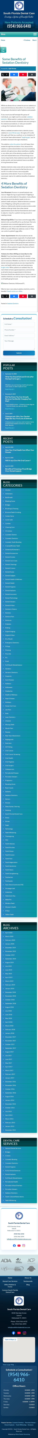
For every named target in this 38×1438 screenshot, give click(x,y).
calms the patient (15, 144)
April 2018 (8, 1022)
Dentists (8, 613)
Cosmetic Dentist (11, 535)
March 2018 (9, 1026)
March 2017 (9, 1070)
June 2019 (8, 970)
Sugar (7, 825)
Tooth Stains (9, 870)
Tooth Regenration (11, 862)
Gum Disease (9, 680)
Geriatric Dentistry (11, 672)
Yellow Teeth (9, 914)
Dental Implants (10, 590)
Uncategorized (10, 888)
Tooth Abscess (10, 844)
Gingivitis (8, 676)
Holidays (8, 702)
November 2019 (10, 951)
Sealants (8, 791)
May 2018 (8, 1018)
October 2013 (9, 1108)
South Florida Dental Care (18, 15)
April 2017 (8, 1067)
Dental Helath (9, 583)
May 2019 (8, 973)
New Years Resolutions (12, 736)
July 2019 (8, 966)
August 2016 (9, 1096)
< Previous (26, 40)
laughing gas (26, 137)
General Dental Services (13, 1148)
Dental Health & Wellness (13, 579)
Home (3, 40)
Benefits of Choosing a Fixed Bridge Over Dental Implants (18, 470)
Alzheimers (9, 494)
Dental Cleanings (10, 564)
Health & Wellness (11, 695)
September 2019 (10, 959)
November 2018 (10, 996)
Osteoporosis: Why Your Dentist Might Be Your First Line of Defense (18, 417)
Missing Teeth (9, 724)
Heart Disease (9, 698)
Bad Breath (9, 497)
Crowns (7, 1156)
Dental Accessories (11, 553)
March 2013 (9, 1119)
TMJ (6, 840)
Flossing (8, 650)
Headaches (8, 691)
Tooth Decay (9, 851)
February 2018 (10, 1029)
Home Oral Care (10, 706)
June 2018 (8, 1014)
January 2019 (9, 988)
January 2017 (9, 1078)
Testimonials (28, 1281)
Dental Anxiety (10, 557)
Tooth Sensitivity (10, 866)
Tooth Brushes (10, 847)
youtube (19, 1245)
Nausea (7, 732)
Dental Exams (9, 572)
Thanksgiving (9, 836)
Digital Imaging (10, 631)
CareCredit (9, 520)
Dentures (8, 620)
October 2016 (9, 1089)
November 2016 (10, 1085)
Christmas (8, 531)
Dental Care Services (10, 1281)
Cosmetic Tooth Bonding (13, 542)
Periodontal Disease (11, 773)
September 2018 (10, 1003)
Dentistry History (11, 609)
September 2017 (10, 1048)
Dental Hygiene (10, 587)
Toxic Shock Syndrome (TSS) (14, 885)
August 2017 (9, 1052)
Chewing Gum (9, 527)
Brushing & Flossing (11, 508)
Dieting (7, 628)
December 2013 (10, 1104)
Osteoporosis (9, 769)
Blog (28, 1285)
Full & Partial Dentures (12, 1170)
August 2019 (9, 962)
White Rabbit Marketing (22, 1434)
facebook (14, 1245)
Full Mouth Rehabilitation (13, 665)
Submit (19, 353)
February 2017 (10, 1074)
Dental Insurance (10, 594)
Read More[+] (9, 389)
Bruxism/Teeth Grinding (13, 512)
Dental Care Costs (11, 561)
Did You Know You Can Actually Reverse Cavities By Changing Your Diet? (18, 399)
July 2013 (8, 1111)
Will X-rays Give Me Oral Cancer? (18, 460)
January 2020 (9, 944)
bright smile (5, 267)
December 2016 (10, 1081)
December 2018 (10, 992)
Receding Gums (10, 784)
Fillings (7, 646)
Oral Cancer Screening (12, 754)
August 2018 (9, 1007)
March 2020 (9, 936)
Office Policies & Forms (10, 1286)
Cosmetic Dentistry (11, 538)
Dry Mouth (9, 639)
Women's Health (10, 907)
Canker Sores (9, 516)
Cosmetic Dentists (18, 1422)
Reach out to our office (14, 291)
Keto (6, 713)
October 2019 (9, 955)
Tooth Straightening (11, 873)
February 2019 (10, 985)
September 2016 (10, 1093)
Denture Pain (9, 616)
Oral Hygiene (9, 762)
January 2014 (9, 1100)
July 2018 (8, 1011)
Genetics (8, 669)
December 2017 (10, 1037)
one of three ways (14, 133)
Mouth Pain (9, 728)
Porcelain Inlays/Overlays (13, 1185)
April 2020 (8, 933)
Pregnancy (8, 780)
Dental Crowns (10, 568)
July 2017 (8, 1055)
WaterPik (8, 899)
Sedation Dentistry (13, 303)
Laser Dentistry (10, 717)
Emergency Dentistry (12, 642)
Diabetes (8, 624)
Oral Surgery (9, 765)
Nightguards (9, 739)
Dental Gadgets (10, 575)
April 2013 (8, 1115)
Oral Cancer (9, 750)
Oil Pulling (8, 747)
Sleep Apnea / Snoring (12, 806)
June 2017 (8, 1059)
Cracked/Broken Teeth (12, 546)
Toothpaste (9, 881)
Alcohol (7, 490)
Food (7, 661)
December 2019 (10, 947)
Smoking (8, 810)
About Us (28, 1278)
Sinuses (7, 803)
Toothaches (9, 877)
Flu (6, 657)
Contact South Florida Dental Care (10, 1291)
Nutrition (8, 743)
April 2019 (8, 977)
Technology (9, 829)
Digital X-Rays (10, 635)
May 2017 (8, 1063)
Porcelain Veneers (11, 777)
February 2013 (10, 1122)
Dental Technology (11, 598)
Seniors (7, 799)
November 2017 (10, 1041)
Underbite (8, 892)
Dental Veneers (10, 602)
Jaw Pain (8, 710)
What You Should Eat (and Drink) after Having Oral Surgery (19, 378)
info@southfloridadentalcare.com (19, 1239)
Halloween (8, 687)
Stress (7, 818)
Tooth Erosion (9, 855)
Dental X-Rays (10, 605)
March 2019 (9, 981)
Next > (35, 40)
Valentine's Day (10, 896)
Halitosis (8, 683)
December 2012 (10, 1130)
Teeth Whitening (10, 832)
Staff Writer (12, 68)
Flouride (8, 654)
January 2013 (9, 1126)
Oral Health (9, 758)
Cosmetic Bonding (11, 1159)
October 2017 (9, 1044)
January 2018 (9, 1033)
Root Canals (9, 788)
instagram (23, 1245)
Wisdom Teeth (10, 903)
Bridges (7, 505)
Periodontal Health (11, 1182)
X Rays (7, 911)
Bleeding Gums (10, 501)
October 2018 (9, 1000)
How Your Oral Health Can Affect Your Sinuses (19, 451)
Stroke (7, 821)
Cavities (8, 523)
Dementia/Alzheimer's (12, 549)
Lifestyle (8, 721)
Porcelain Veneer (30, 1422)
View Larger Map (8, 1364)
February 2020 (10, 940)
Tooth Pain (8, 858)
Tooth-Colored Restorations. (14, 1197)
